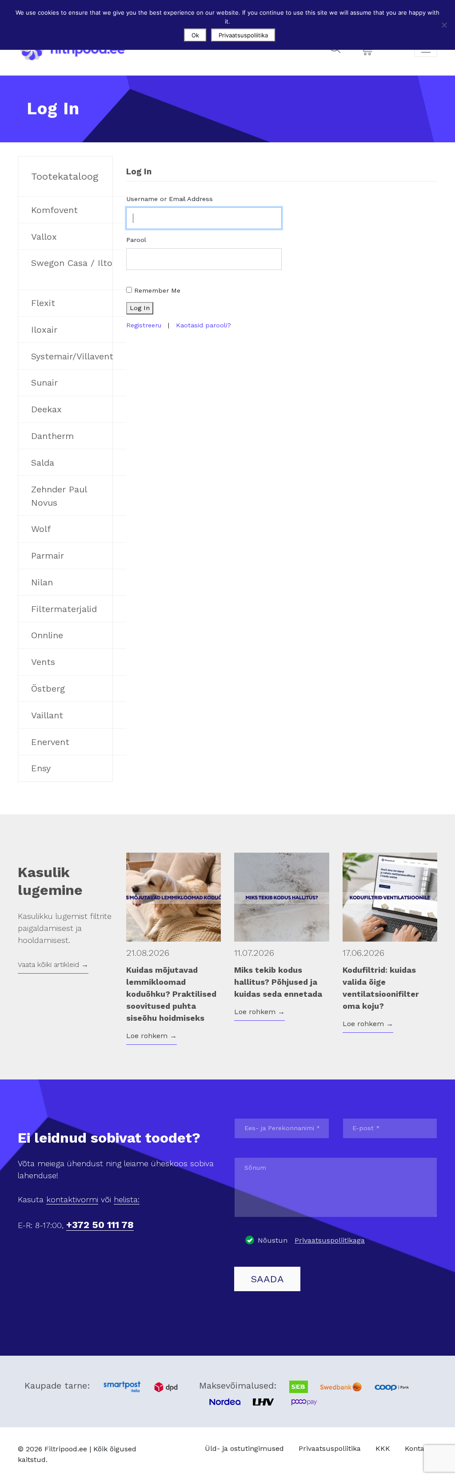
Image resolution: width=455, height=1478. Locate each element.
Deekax (46, 409)
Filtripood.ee (65, 1449)
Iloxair (44, 329)
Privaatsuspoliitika (330, 1448)
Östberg (48, 688)
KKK (382, 1448)
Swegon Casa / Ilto (71, 263)
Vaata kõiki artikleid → (53, 964)
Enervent (50, 742)
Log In (140, 307)
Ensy (41, 768)
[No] (443, 24)
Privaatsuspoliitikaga (330, 1240)
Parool (136, 239)
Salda (42, 462)
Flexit (43, 303)
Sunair (44, 382)
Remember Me (157, 290)
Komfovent (54, 210)
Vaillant (47, 715)
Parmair (47, 555)
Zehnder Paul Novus (59, 496)
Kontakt (418, 1448)
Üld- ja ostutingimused (244, 1448)
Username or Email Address (169, 198)
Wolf (41, 529)
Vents (43, 661)
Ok (195, 35)
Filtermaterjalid (64, 609)
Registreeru (143, 325)
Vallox (44, 236)
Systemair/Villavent (72, 356)
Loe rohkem (151, 1035)
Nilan (42, 582)
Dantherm (52, 436)
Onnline (47, 635)
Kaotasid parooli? (203, 325)
